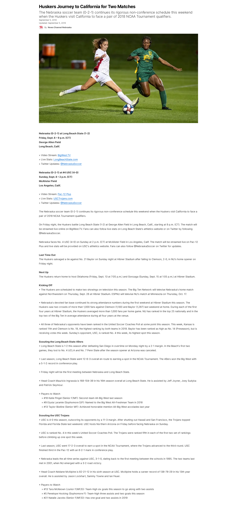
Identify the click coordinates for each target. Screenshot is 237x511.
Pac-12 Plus (64, 194)
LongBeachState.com (65, 159)
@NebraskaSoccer (71, 163)
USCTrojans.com (63, 198)
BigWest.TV (64, 155)
